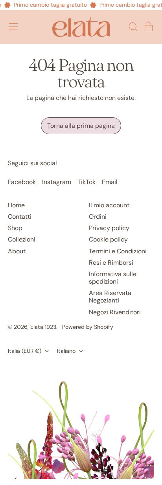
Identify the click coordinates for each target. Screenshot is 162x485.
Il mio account (109, 205)
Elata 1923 (43, 326)
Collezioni (21, 239)
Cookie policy (108, 239)
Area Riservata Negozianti (110, 296)
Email (110, 182)
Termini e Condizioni (118, 251)
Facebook (22, 182)
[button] (132, 26)
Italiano (66, 350)
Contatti (19, 216)
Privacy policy (109, 228)
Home (16, 205)
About (17, 251)
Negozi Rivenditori (115, 312)
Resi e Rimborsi (111, 262)
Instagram (56, 182)
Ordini (98, 216)
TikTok (86, 182)
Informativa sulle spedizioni (112, 278)
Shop (15, 228)
